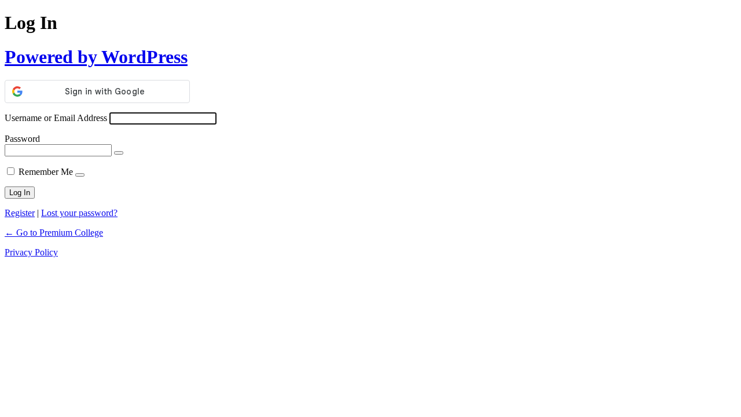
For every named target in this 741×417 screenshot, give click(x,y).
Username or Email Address (56, 118)
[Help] (80, 175)
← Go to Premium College (54, 232)
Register (20, 213)
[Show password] (118, 153)
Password (22, 139)
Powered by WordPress (96, 56)
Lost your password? (79, 213)
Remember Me (46, 172)
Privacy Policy (31, 252)
